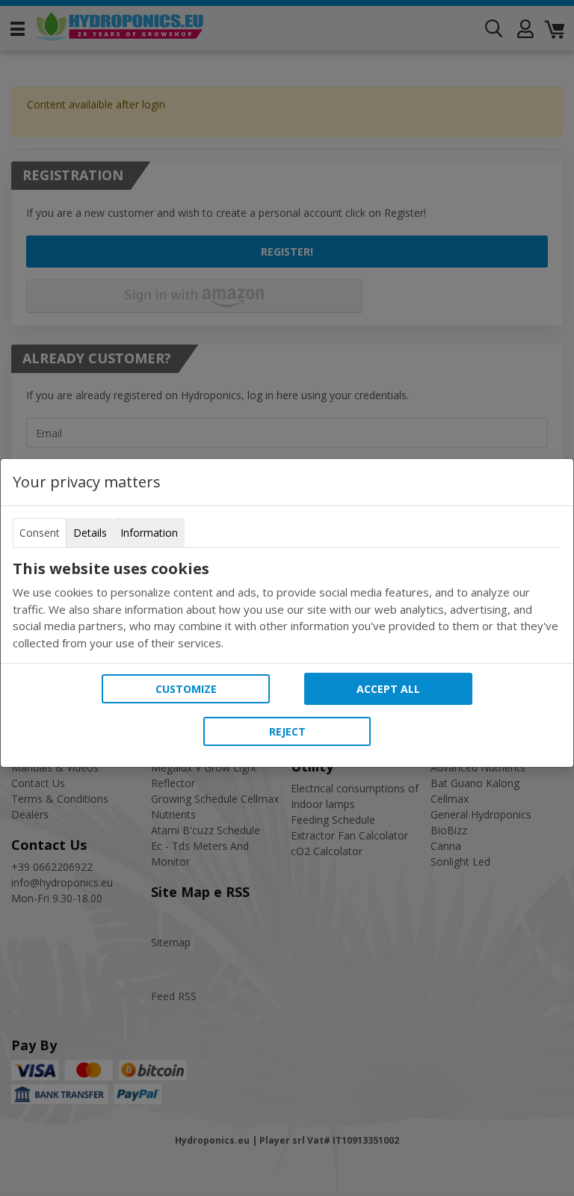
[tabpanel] (287, 605)
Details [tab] (90, 532)
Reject (287, 731)
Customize (186, 689)
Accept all (388, 689)
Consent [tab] (39, 532)
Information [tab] (149, 532)
